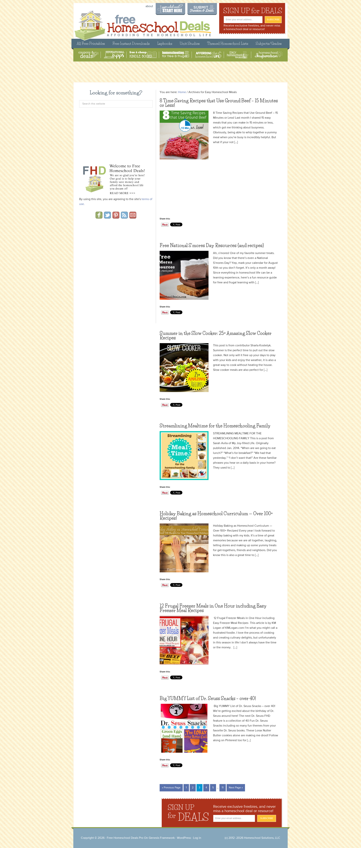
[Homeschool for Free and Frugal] (176, 55)
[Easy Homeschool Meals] (238, 55)
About (149, 6)
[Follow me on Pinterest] (116, 217)
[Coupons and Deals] (88, 55)
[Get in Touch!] (133, 217)
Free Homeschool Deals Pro (125, 838)
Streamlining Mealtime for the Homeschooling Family (215, 426)
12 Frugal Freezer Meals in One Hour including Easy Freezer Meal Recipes (213, 608)
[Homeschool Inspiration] (268, 55)
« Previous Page (171, 787)
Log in (197, 838)
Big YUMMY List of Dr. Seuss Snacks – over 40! (208, 698)
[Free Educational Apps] (114, 55)
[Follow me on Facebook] (99, 217)
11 (223, 787)
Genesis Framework (162, 838)
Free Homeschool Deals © (143, 24)
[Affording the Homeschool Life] (208, 55)
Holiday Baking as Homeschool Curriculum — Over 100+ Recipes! (216, 516)
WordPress (184, 838)
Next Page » (236, 787)
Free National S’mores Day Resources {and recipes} (212, 245)
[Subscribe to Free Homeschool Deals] (124, 217)
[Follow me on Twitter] (107, 217)
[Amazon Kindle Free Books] (143, 55)
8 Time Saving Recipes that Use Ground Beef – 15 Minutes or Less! (219, 103)
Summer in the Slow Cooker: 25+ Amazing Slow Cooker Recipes (216, 336)
